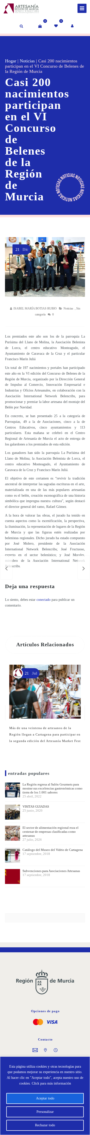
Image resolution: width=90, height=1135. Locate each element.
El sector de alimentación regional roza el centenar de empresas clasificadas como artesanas (50, 833)
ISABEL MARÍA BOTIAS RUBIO (35, 308)
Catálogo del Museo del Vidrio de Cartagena (52, 852)
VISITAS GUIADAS (35, 808)
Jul (31, 673)
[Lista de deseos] (56, 26)
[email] (35, 1050)
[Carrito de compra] (40, 26)
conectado (43, 600)
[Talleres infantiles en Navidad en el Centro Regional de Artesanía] (6, 567)
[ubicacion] (45, 1050)
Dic (22, 249)
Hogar (10, 60)
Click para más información (51, 1083)
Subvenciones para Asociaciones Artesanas (51, 873)
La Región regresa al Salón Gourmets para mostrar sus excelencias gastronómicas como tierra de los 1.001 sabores (52, 790)
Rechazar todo (45, 1125)
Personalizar (45, 1112)
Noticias (27, 60)
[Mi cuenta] (72, 26)
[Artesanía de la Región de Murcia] (16, 8)
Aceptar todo (45, 1098)
